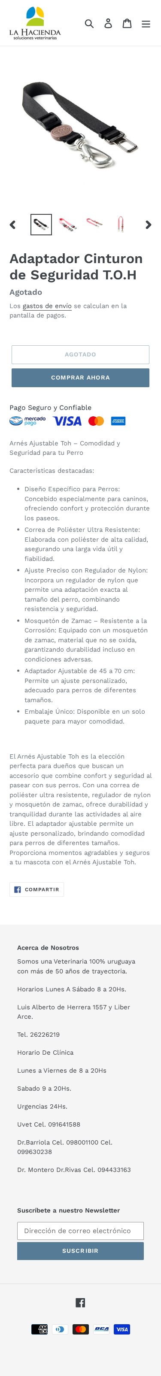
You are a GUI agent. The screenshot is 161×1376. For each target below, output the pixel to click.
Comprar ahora (80, 377)
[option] (41, 224)
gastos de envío (47, 306)
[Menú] (146, 23)
